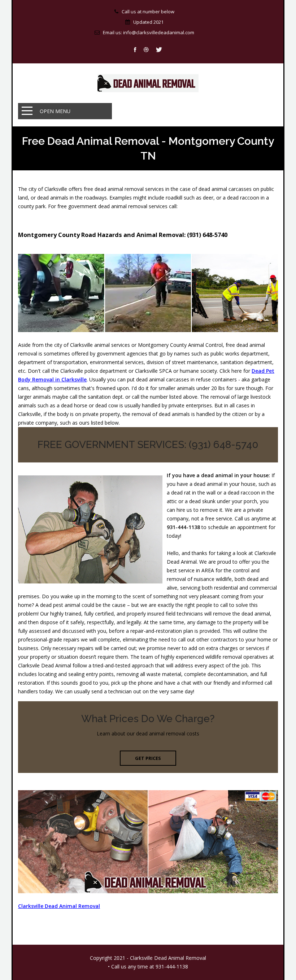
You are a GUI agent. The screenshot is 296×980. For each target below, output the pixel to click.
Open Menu (55, 111)
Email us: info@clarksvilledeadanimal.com (148, 32)
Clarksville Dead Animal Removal (59, 906)
